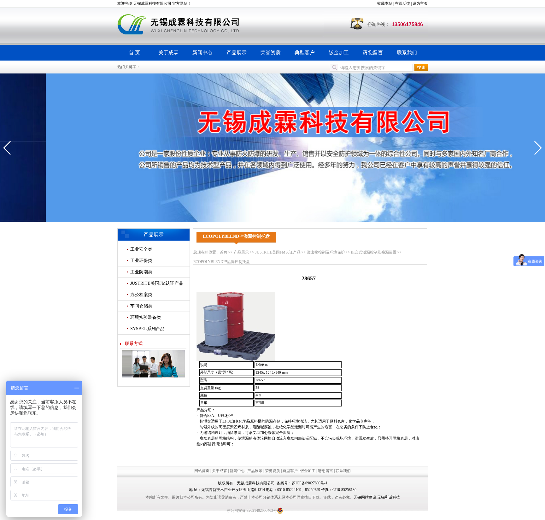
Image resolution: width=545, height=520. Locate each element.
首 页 (134, 52)
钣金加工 (339, 52)
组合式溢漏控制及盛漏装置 (373, 252)
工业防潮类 (141, 272)
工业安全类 (141, 249)
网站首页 (201, 471)
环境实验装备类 (145, 317)
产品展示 (236, 52)
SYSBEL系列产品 (147, 328)
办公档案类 (141, 294)
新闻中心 (202, 52)
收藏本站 (384, 3)
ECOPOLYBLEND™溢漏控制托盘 (221, 262)
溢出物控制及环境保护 (326, 252)
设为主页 (420, 3)
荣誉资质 (271, 52)
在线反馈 (402, 3)
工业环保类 (141, 260)
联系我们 (407, 52)
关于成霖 (168, 52)
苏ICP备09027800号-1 (309, 483)
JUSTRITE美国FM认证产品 (156, 283)
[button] (7, 148)
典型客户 (305, 52)
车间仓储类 (141, 306)
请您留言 (373, 52)
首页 (223, 252)
